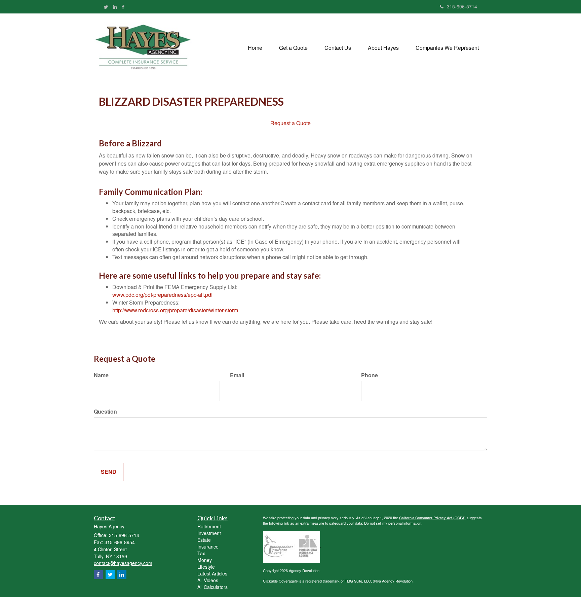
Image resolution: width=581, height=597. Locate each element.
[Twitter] (106, 6)
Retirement (209, 526)
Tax (201, 553)
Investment (209, 533)
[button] (293, 48)
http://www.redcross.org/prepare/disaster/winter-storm (175, 310)
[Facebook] (123, 6)
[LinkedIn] (115, 6)
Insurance (208, 546)
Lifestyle (206, 566)
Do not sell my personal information (392, 523)
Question (105, 411)
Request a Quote (290, 123)
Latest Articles (212, 573)
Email (237, 375)
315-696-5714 (462, 6)
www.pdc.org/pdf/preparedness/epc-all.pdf (162, 294)
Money (204, 560)
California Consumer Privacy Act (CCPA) (432, 517)
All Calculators (212, 587)
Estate (204, 539)
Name (101, 375)
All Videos (207, 580)
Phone (369, 375)
